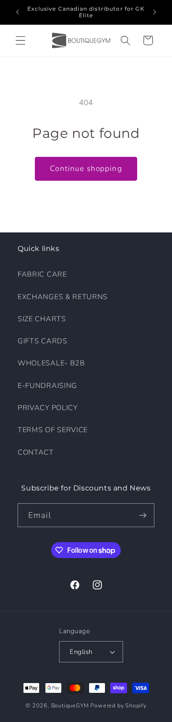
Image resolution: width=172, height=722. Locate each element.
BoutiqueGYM (70, 705)
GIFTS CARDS (42, 341)
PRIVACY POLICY (48, 408)
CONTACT (36, 452)
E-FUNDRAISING (47, 386)
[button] (20, 40)
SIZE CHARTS (42, 319)
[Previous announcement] (17, 12)
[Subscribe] (142, 515)
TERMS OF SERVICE (53, 430)
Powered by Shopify (118, 705)
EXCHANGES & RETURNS (63, 297)
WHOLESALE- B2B (51, 363)
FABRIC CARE (42, 274)
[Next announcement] (155, 12)
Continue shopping (86, 168)
